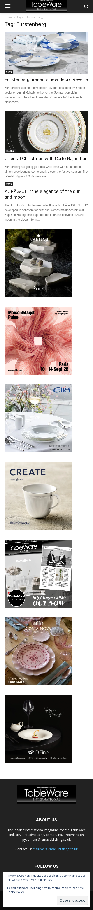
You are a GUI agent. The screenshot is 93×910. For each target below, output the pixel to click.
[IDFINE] (38, 762)
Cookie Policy (15, 892)
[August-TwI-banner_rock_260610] (38, 296)
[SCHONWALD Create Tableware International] (38, 529)
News (9, 71)
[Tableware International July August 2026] (38, 606)
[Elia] (38, 451)
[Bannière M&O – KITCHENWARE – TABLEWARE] (38, 373)
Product (10, 150)
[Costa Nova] (38, 684)
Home (8, 17)
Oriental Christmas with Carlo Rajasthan (46, 158)
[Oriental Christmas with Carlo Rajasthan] (46, 132)
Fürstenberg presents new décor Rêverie (46, 79)
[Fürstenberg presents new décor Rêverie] (46, 53)
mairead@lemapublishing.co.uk (55, 849)
